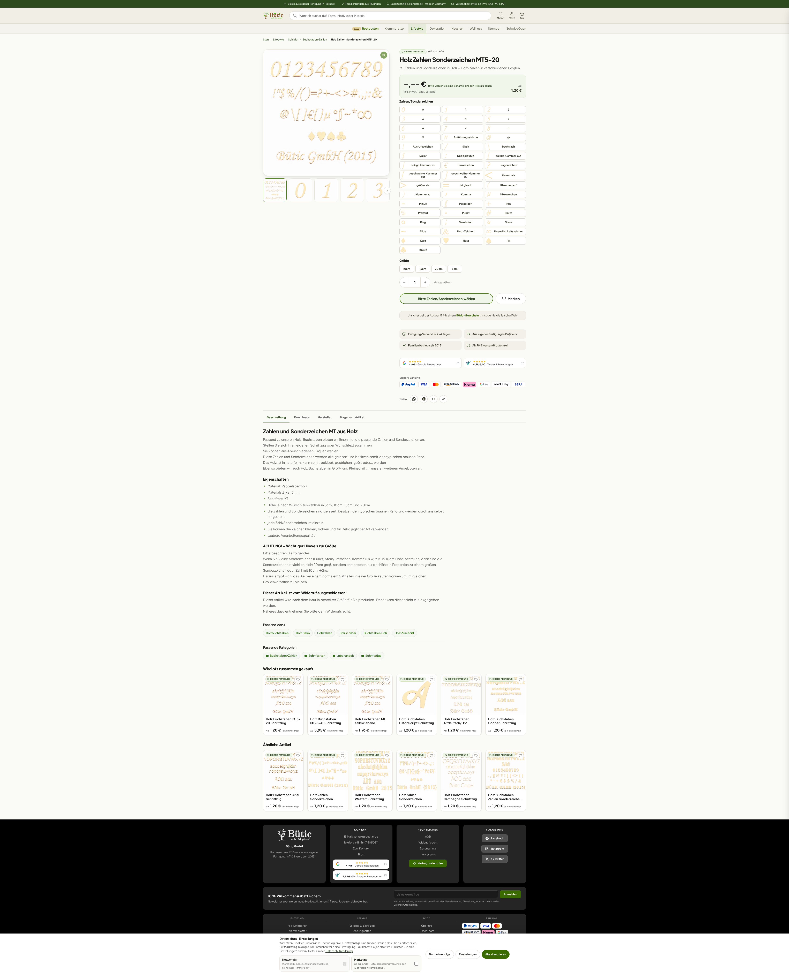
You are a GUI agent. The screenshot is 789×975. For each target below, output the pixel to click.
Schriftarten (316, 655)
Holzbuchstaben (277, 633)
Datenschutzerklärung (405, 904)
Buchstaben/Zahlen (314, 39)
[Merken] (297, 679)
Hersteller (325, 417)
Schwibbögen (516, 28)
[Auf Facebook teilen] (424, 399)
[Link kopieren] (443, 399)
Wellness (476, 28)
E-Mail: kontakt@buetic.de (361, 836)
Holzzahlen (324, 633)
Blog (361, 854)
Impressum (428, 854)
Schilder (293, 39)
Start (266, 39)
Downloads (302, 417)
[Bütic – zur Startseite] (273, 16)
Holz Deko (303, 633)
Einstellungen (468, 954)
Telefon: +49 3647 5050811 (361, 842)
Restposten (366, 28)
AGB (428, 836)
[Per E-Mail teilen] (433, 399)
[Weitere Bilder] (387, 190)
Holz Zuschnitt (404, 633)
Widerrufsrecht (428, 842)
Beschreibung (276, 417)
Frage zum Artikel (352, 417)
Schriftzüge (373, 655)
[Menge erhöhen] (425, 282)
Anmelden (510, 894)
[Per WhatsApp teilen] (414, 399)
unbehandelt (345, 655)
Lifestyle (417, 28)
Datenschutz (428, 848)
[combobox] (393, 16)
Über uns (426, 925)
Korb (522, 18)
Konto (512, 17)
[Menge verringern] (404, 282)
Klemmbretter (395, 28)
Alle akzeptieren (495, 954)
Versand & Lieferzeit (362, 925)
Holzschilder (347, 633)
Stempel (494, 28)
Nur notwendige (439, 954)
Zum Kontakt (361, 848)
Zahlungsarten (362, 930)
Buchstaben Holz (375, 633)
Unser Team (427, 930)
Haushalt (457, 28)
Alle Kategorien (297, 925)
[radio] (420, 109)
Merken (500, 18)
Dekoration (437, 28)
